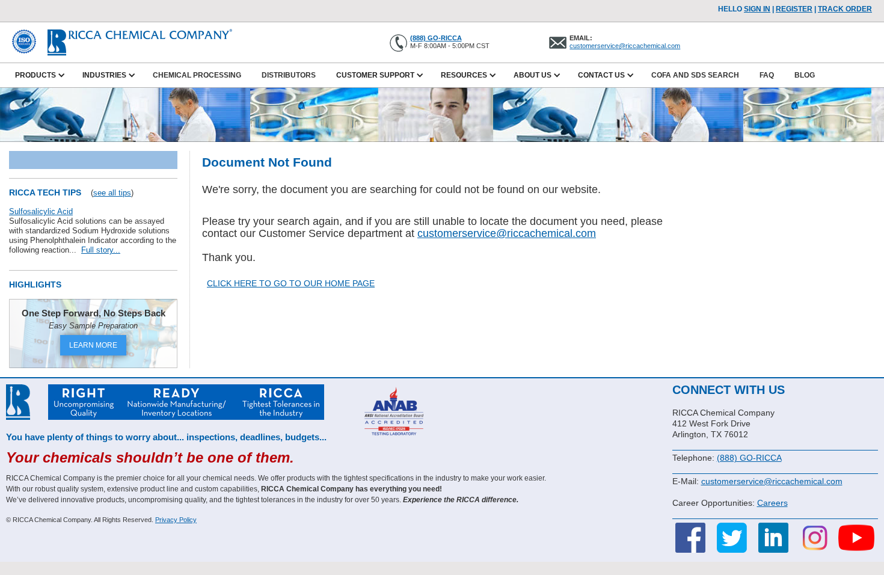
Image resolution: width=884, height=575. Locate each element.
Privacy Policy (176, 519)
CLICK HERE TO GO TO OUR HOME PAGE (291, 283)
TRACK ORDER (845, 9)
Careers (772, 503)
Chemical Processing (197, 75)
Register (794, 9)
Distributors (289, 75)
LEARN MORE (93, 345)
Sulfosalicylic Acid (41, 211)
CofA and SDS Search (695, 75)
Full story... (100, 249)
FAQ (767, 75)
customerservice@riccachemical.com (624, 45)
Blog (804, 75)
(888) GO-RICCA (436, 38)
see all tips (112, 192)
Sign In (757, 9)
